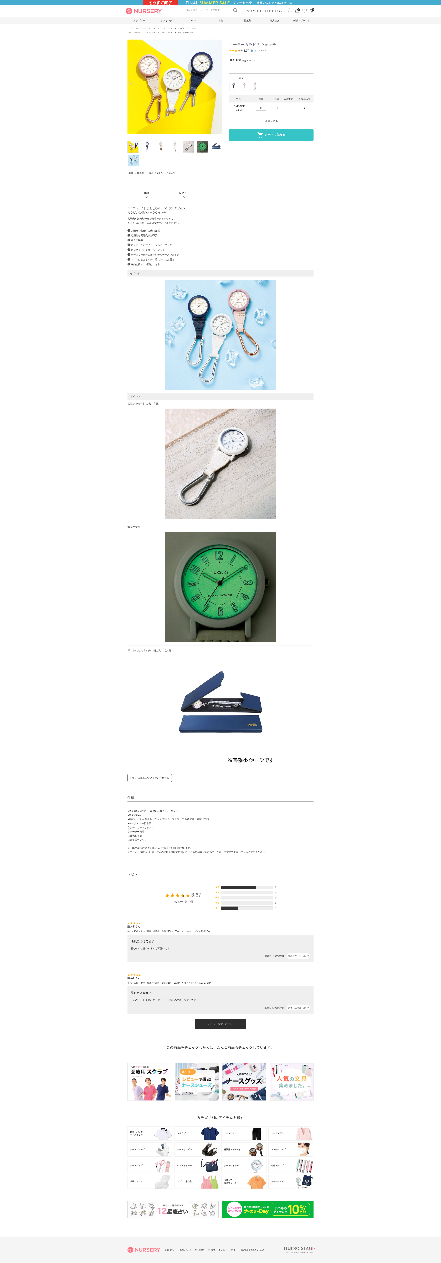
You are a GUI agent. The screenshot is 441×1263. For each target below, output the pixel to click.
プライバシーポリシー (228, 1250)
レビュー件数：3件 (183, 901)
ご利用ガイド (252, 11)
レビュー (184, 192)
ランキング (166, 20)
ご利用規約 (199, 1250)
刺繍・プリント (301, 20)
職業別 (247, 20)
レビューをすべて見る (220, 1023)
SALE (193, 20)
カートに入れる (275, 134)
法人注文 (274, 20)
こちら (156, 264)
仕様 (146, 192)
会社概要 (211, 1250)
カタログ (266, 11)
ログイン (278, 11)
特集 (220, 20)
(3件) (253, 50)
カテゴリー (139, 20)
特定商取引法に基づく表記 (252, 1250)
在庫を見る (271, 120)
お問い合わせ (185, 1250)
